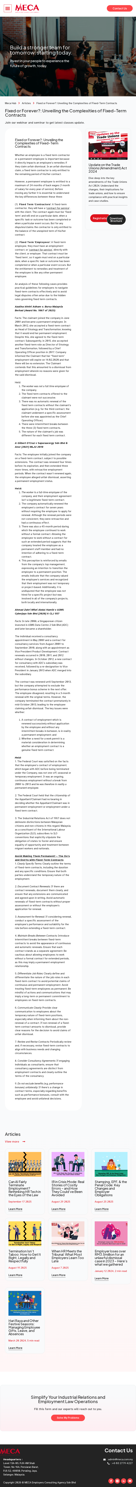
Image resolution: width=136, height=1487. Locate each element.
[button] (8, 8)
